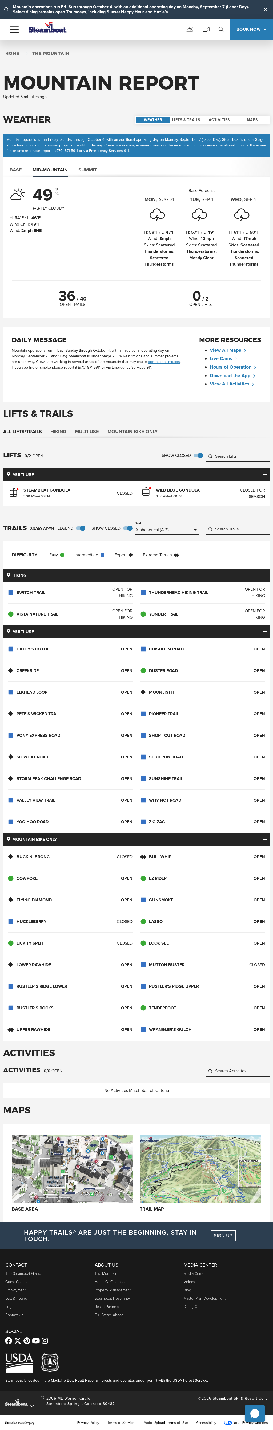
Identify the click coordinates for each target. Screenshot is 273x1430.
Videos (189, 1281)
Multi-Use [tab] (87, 431)
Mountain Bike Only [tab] (132, 431)
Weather (153, 120)
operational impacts (232, 145)
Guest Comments (19, 1281)
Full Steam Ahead (109, 1314)
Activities (219, 120)
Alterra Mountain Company (19, 1423)
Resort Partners (107, 1306)
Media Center (195, 1273)
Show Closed (176, 455)
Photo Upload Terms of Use (165, 1423)
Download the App (230, 375)
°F (56, 189)
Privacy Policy (88, 1423)
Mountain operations (33, 7)
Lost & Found (16, 1298)
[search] (221, 29)
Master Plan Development (205, 1298)
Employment (15, 1289)
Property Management (113, 1289)
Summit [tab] (87, 169)
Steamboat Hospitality (112, 1298)
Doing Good (194, 1306)
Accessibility (206, 1423)
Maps (252, 120)
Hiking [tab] (58, 431)
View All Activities (230, 383)
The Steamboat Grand (23, 1273)
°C (57, 194)
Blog (187, 1289)
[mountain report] (190, 29)
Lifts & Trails (186, 120)
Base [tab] (16, 169)
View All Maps (225, 350)
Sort (138, 523)
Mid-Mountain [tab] (50, 169)
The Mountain (106, 1273)
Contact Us (14, 1314)
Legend (65, 528)
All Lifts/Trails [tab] (22, 431)
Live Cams (221, 358)
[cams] (206, 29)
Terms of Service (121, 1423)
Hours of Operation (230, 367)
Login (9, 1306)
